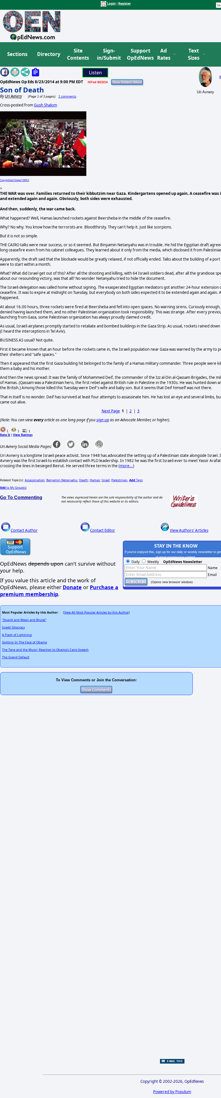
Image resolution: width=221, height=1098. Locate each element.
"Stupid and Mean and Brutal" (24, 620)
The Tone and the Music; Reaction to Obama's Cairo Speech (45, 650)
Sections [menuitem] (17, 54)
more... (126, 465)
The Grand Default (15, 657)
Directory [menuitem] (48, 54)
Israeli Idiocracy (13, 627)
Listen (95, 72)
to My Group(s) (13, 488)
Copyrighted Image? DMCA (14, 180)
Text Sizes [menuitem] (193, 54)
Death (83, 480)
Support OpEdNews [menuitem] (138, 54)
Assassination (35, 480)
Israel (106, 480)
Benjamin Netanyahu (61, 480)
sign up (102, 419)
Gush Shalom (45, 105)
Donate (72, 587)
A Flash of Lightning (17, 635)
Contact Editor (102, 530)
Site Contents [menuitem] (78, 54)
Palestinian (119, 480)
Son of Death (22, 89)
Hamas (95, 480)
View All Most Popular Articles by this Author (96, 612)
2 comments (67, 96)
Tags (136, 480)
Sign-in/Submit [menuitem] (108, 54)
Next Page (111, 411)
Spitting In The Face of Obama (24, 642)
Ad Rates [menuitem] (163, 54)
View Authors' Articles (189, 530)
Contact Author (24, 530)
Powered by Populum (172, 1091)
